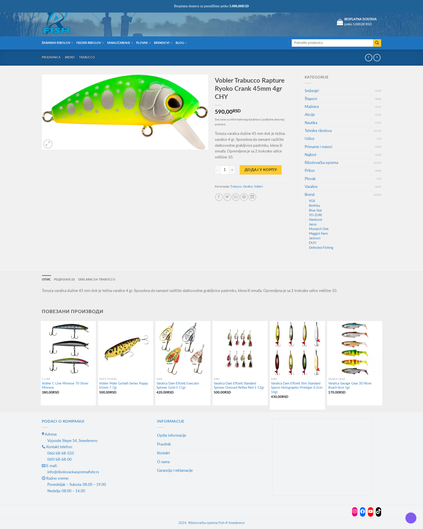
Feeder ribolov (88, 43)
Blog (180, 43)
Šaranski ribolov (56, 43)
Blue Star (315, 210)
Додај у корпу (261, 170)
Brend (70, 57)
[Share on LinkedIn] (252, 197)
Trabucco (87, 57)
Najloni (310, 155)
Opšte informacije (171, 435)
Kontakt (163, 453)
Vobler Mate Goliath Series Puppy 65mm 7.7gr (123, 386)
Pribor (310, 171)
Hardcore (315, 219)
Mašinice (312, 107)
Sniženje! (312, 91)
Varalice (248, 186)
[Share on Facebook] (219, 197)
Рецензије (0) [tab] (64, 279)
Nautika (311, 123)
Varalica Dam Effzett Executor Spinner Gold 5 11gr (177, 386)
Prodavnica (51, 57)
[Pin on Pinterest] (244, 197)
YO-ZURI (315, 215)
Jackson (314, 238)
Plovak (142, 43)
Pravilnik (164, 444)
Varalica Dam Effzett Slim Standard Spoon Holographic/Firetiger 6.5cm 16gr (296, 388)
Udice (309, 139)
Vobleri (258, 186)
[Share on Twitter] (227, 197)
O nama (163, 462)
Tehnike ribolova (318, 131)
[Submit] (377, 43)
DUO (312, 243)
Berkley (314, 205)
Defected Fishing (321, 247)
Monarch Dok (319, 229)
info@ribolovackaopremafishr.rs (73, 472)
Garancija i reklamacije (175, 470)
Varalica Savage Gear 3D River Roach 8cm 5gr (350, 386)
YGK (312, 201)
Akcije (310, 115)
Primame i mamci (318, 147)
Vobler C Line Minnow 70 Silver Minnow (65, 386)
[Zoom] (47, 143)
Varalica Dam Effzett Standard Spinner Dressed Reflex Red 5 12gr (239, 386)
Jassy (313, 224)
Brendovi (161, 43)
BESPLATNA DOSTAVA (360, 19)
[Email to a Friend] (236, 197)
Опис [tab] (46, 279)
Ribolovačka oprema (321, 163)
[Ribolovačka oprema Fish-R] (64, 22)
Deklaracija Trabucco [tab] (96, 279)
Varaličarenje (118, 43)
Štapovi (311, 99)
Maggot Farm (318, 233)
